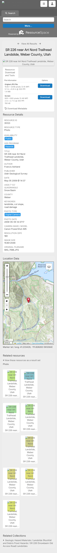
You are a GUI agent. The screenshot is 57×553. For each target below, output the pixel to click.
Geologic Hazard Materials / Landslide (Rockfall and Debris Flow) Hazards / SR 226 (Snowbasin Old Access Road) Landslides (28, 543)
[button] (28, 300)
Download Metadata (17, 108)
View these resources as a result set (22, 360)
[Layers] (49, 266)
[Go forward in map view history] (7, 305)
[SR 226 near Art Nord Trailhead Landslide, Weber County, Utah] (28, 63)
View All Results (29, 43)
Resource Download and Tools (10, 72)
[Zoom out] (7, 295)
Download (45, 85)
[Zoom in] (7, 266)
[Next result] (39, 44)
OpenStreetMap (38, 343)
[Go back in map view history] (7, 309)
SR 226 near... (12, 395)
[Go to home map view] (7, 301)
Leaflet (18, 343)
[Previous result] (18, 44)
